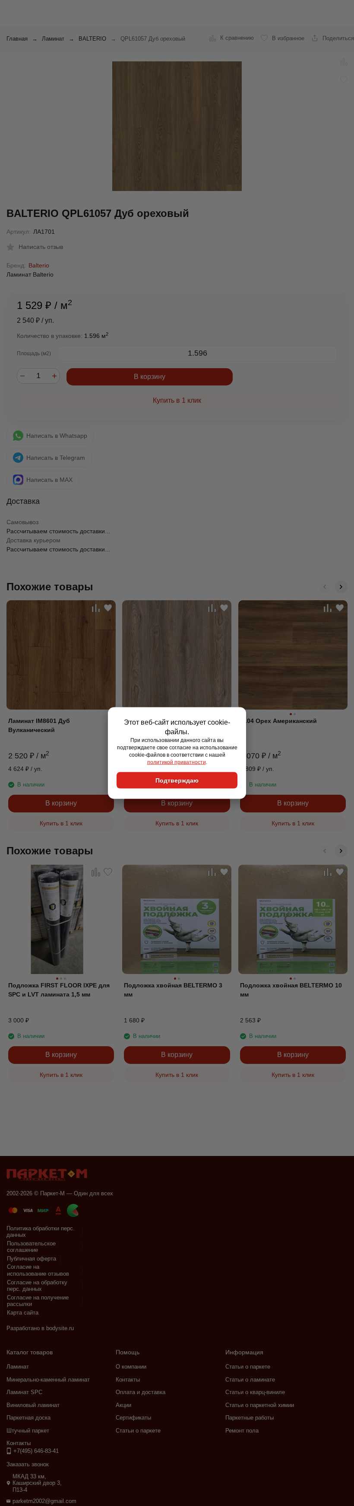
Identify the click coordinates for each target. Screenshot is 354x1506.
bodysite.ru (60, 1328)
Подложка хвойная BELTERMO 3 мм (173, 990)
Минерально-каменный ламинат (48, 1379)
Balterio (38, 265)
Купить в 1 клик (177, 400)
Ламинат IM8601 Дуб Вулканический (39, 725)
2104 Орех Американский (278, 720)
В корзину (149, 376)
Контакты (128, 1379)
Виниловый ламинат (33, 1405)
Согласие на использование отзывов (38, 1270)
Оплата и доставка (140, 1392)
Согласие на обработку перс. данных (37, 1286)
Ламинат (53, 38)
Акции (123, 1405)
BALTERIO (92, 38)
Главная (17, 38)
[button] (324, 586)
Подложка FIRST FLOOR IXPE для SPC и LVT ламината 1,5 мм (59, 990)
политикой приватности (176, 762)
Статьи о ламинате (250, 1379)
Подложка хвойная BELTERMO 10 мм (291, 990)
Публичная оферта (31, 1258)
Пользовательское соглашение (31, 1247)
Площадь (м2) (34, 353)
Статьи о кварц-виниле (255, 1392)
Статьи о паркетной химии (259, 1405)
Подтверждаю (177, 780)
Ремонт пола (242, 1430)
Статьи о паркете (138, 1430)
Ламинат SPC (24, 1392)
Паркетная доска (28, 1417)
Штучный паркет (27, 1430)
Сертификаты (133, 1417)
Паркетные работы (249, 1417)
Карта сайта (22, 1312)
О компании (131, 1366)
